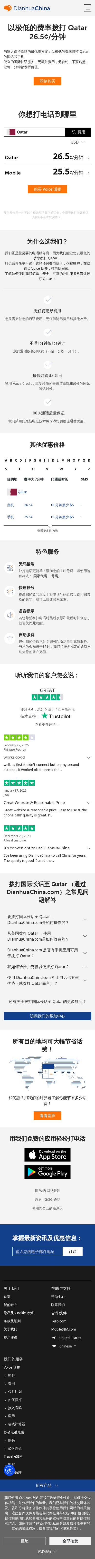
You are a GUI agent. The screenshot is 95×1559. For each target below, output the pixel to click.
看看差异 (47, 1115)
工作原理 (15, 1472)
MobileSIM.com (63, 1329)
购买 (11, 1375)
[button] (87, 8)
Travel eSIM (13, 1456)
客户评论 (10, 1337)
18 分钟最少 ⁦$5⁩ (62, 505)
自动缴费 (26, 634)
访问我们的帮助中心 (47, 1016)
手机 (10, 517)
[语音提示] (10, 614)
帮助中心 (58, 1296)
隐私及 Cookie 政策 (19, 1312)
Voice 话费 (12, 1367)
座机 (10, 505)
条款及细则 (12, 1321)
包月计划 (15, 1391)
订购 (72, 1251)
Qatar (22, 491)
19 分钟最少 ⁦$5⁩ (62, 517)
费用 (11, 1383)
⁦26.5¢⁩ (28, 505)
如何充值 (15, 1448)
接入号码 (15, 1407)
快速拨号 (26, 587)
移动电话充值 (14, 1432)
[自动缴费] (10, 638)
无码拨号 (26, 564)
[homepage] (43, 8)
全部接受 (70, 1541)
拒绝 (24, 1541)
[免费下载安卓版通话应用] (47, 1171)
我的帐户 (10, 1304)
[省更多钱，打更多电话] (47, 1073)
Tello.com (58, 1321)
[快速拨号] (10, 591)
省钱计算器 (16, 1424)
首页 (7, 1296)
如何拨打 (15, 1399)
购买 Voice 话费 (47, 189)
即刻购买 (47, 81)
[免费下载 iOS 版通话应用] (47, 1154)
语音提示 (26, 611)
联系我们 (58, 1304)
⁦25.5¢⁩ (28, 517)
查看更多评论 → (47, 724)
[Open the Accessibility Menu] (9, 1470)
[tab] (6, 460)
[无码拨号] (10, 567)
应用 (11, 1415)
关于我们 (10, 1329)
